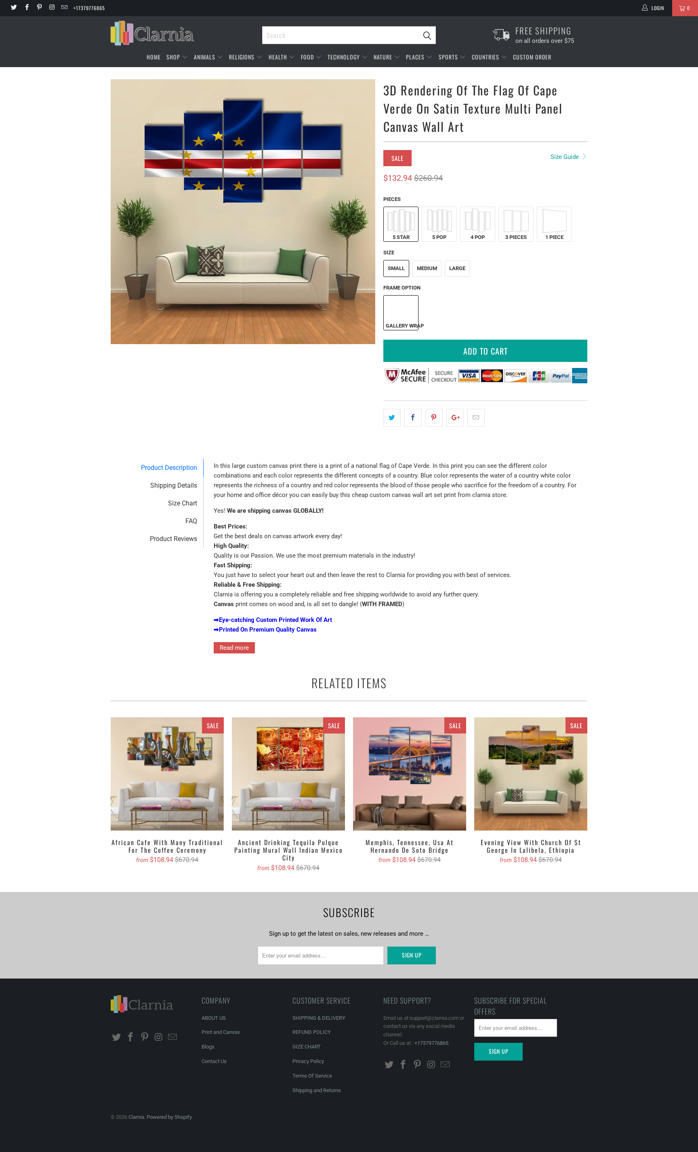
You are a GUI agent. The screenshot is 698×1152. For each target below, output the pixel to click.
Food (308, 57)
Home (154, 57)
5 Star (401, 237)
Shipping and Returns (316, 1090)
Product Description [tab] (169, 467)
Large (457, 268)
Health (279, 57)
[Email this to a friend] (476, 418)
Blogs (208, 1047)
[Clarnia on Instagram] (51, 8)
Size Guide (565, 157)
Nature (384, 57)
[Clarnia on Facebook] (26, 8)
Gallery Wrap (402, 326)
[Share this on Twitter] (392, 418)
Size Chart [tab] (182, 503)
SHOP (174, 57)
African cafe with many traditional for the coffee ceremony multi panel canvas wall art (167, 774)
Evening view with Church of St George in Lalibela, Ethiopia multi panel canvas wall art (530, 774)
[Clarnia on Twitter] (13, 8)
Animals (205, 57)
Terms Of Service (312, 1076)
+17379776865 (89, 7)
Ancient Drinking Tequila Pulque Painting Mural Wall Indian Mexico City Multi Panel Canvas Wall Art (288, 774)
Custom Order (532, 57)
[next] (361, 212)
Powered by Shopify (169, 1117)
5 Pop (439, 237)
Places (416, 57)
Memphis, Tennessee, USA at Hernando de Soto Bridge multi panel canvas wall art (409, 774)
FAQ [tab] (191, 521)
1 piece (554, 237)
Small (396, 268)
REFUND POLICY (311, 1032)
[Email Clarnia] (64, 8)
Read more (234, 647)
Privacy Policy (308, 1061)
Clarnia (136, 1117)
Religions (242, 57)
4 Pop (478, 237)
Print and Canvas (221, 1032)
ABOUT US (214, 1018)
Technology (345, 57)
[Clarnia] (182, 33)
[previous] (124, 212)
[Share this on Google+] (455, 418)
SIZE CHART (306, 1047)
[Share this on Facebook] (413, 418)
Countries (486, 57)
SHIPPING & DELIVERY (318, 1018)
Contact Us (214, 1061)
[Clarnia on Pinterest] (39, 8)
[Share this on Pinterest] (434, 418)
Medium (427, 268)
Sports (449, 57)
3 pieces (516, 237)
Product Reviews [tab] (173, 539)
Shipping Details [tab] (173, 485)
